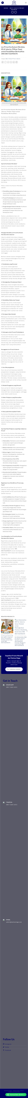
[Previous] (1, 634)
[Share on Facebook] (5, 62)
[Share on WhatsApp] (2, 62)
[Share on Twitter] (8, 62)
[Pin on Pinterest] (14, 62)
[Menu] (26, 3)
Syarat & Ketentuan (14, 1091)
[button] (15, 1094)
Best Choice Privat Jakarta (17, 8)
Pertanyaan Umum (18, 1090)
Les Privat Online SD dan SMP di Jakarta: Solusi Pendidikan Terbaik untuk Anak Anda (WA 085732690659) (7, 639)
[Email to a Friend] (11, 62)
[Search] (2, 2)
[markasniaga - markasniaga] (14, 2)
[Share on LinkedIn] (16, 62)
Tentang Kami (8, 1090)
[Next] (27, 634)
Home (6, 8)
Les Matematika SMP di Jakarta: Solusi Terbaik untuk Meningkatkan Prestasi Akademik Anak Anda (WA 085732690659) (21, 641)
